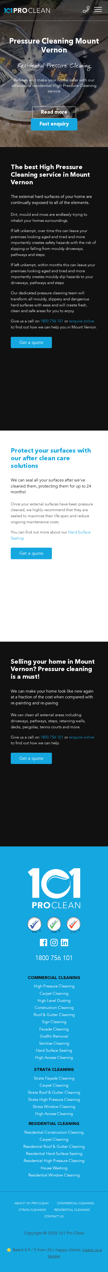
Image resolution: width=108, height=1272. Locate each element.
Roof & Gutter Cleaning (54, 1015)
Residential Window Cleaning (54, 1175)
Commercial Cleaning (75, 1203)
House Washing (54, 1168)
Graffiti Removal (54, 1036)
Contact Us (54, 1216)
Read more (54, 112)
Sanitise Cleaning (54, 1043)
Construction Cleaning (54, 1008)
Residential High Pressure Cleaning (54, 1161)
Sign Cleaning (54, 1022)
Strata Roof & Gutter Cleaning (54, 1092)
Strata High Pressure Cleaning (54, 1099)
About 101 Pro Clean (31, 1203)
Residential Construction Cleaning (54, 1132)
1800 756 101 (51, 321)
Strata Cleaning (32, 1210)
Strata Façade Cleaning (54, 1078)
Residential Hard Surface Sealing (54, 1153)
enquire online (81, 321)
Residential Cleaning (72, 1210)
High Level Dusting (54, 1000)
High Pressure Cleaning (54, 986)
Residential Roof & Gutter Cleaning (54, 1146)
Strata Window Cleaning (54, 1106)
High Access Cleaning (54, 1057)
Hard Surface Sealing (54, 1050)
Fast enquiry (54, 124)
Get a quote (31, 342)
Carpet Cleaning (54, 993)
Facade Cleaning (54, 1029)
